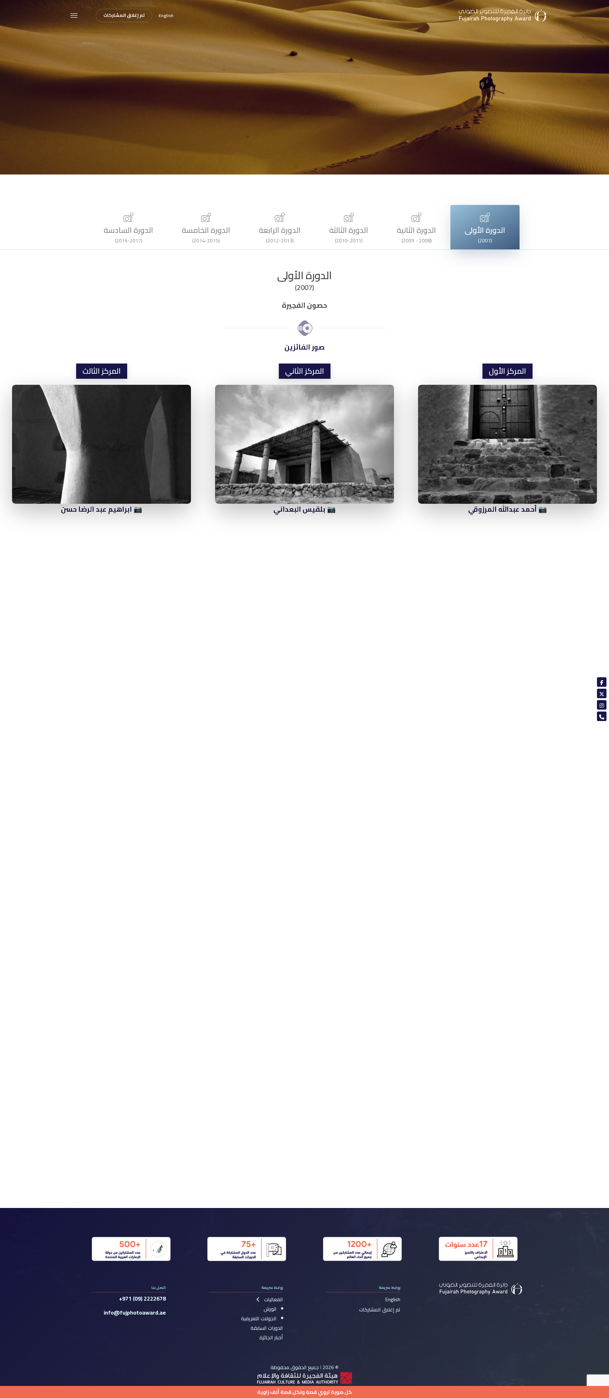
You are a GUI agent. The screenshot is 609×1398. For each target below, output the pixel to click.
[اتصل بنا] (601, 716)
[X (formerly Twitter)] (601, 693)
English (392, 1299)
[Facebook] (601, 682)
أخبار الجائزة (271, 1337)
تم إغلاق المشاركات (379, 1309)
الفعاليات (273, 1299)
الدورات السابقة (267, 1328)
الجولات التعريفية (259, 1318)
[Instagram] (601, 705)
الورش (270, 1309)
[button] (73, 15)
